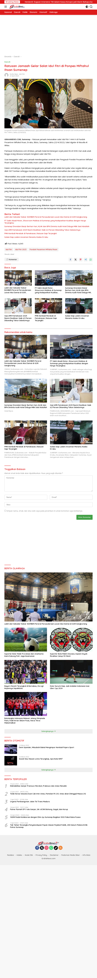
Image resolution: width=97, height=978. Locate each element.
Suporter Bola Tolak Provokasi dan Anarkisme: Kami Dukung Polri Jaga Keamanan (24, 655)
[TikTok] (56, 848)
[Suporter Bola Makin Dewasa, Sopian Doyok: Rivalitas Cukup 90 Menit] (71, 640)
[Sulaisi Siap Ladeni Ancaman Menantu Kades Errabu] (79, 306)
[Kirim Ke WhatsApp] (91, 259)
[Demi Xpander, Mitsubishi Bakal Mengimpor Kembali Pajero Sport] (10, 749)
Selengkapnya (47, 731)
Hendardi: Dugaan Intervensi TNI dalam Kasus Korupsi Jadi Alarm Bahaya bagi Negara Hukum (41, 2)
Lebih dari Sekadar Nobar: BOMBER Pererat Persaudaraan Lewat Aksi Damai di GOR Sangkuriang (45, 217)
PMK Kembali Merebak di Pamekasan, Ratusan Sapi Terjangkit (30, 233)
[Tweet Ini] (75, 259)
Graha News (14, 74)
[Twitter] (42, 848)
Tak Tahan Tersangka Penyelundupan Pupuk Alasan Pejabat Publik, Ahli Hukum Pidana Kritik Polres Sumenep (49, 826)
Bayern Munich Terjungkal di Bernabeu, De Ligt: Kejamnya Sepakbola (24, 687)
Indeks (19, 855)
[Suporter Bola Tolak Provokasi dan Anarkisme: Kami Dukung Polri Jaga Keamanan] (25, 640)
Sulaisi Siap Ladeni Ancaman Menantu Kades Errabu (26, 237)
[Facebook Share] (70, 259)
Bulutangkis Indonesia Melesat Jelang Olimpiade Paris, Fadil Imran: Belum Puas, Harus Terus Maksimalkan (24, 720)
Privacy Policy (41, 855)
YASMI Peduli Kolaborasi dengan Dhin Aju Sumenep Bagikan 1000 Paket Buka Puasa (45, 817)
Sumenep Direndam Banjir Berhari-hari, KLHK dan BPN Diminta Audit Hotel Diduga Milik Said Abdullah (46, 226)
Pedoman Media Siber (70, 855)
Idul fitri (9, 249)
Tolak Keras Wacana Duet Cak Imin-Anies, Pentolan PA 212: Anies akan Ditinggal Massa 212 (48, 794)
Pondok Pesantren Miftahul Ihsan (43, 249)
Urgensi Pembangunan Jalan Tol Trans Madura (30, 801)
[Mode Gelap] (87, 7)
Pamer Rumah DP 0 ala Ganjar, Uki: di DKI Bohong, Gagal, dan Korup (39, 809)
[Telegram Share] (86, 259)
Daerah (7, 62)
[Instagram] (46, 848)
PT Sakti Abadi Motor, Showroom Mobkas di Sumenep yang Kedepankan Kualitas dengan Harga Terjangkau (45, 222)
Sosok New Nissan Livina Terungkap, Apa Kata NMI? (41, 759)
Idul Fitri (22, 74)
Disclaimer (54, 855)
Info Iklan (86, 855)
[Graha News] (19, 7)
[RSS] (60, 848)
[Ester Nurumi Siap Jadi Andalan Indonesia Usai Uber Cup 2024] (71, 672)
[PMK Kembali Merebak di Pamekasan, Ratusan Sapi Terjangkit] (48, 306)
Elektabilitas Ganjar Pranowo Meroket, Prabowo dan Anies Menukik (38, 786)
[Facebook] (37, 848)
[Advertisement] (48, 35)
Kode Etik (29, 855)
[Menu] (6, 7)
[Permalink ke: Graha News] (6, 75)
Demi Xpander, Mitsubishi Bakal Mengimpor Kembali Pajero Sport (46, 747)
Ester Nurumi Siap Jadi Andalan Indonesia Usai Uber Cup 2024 (69, 687)
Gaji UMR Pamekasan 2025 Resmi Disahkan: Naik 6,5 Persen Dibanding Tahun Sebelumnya (42, 230)
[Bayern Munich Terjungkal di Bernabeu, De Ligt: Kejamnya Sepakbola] (25, 672)
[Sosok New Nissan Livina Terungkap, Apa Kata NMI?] (10, 760)
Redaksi (10, 855)
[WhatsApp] (51, 848)
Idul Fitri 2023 (20, 249)
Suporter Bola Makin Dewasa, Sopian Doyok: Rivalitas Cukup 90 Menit (69, 655)
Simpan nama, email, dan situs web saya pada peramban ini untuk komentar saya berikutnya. (45, 511)
